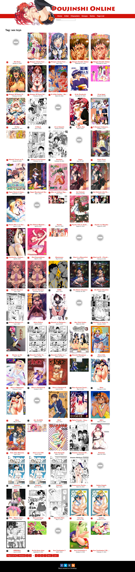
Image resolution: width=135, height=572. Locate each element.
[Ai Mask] (37, 124)
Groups (85, 16)
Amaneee (101, 453)
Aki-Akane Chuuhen (80, 290)
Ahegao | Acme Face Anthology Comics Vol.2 (46, 62)
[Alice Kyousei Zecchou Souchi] (79, 371)
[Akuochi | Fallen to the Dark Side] (58, 353)
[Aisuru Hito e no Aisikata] (15, 222)
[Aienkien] (58, 157)
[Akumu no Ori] (15, 351)
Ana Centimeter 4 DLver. (101, 550)
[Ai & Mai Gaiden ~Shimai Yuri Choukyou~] (58, 91)
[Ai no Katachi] (58, 116)
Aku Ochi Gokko (80, 322)
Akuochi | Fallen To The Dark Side (42, 355)
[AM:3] (100, 418)
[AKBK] (58, 288)
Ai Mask (38, 127)
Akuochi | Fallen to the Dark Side (62, 355)
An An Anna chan (38, 550)
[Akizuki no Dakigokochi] (58, 320)
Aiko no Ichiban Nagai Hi (60, 192)
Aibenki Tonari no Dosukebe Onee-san (22, 159)
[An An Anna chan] (37, 534)
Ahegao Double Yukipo (80, 62)
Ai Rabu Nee (80, 127)
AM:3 (101, 420)
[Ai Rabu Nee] (79, 125)
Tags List (100, 16)
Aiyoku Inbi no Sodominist (81, 225)
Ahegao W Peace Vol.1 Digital (40, 94)
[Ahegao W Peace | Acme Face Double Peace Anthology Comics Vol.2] (15, 92)
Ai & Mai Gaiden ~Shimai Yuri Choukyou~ (65, 94)
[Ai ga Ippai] (100, 81)
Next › (50, 555)
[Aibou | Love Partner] (37, 157)
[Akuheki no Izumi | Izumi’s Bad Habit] (100, 320)
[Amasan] (15, 484)
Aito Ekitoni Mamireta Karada (40, 225)
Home (59, 16)
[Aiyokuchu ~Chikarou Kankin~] (15, 255)
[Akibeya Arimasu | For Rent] (15, 320)
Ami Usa (80, 518)
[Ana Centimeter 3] (58, 540)
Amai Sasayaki (59, 453)
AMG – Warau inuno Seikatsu (19, 518)
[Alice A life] (100, 352)
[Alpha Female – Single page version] (79, 417)
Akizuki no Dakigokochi (59, 322)
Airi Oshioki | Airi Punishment (103, 192)
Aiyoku (59, 225)
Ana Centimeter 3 (59, 550)
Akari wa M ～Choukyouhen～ (103, 257)
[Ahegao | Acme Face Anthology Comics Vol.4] (58, 59)
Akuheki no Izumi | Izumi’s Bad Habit (106, 322)
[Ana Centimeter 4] (79, 548)
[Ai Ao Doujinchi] (79, 91)
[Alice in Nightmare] (15, 385)
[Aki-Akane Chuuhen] (79, 287)
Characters (75, 16)
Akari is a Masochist (80, 257)
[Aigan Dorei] (100, 156)
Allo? (59, 420)
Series (92, 16)
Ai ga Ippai (101, 94)
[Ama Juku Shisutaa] (15, 450)
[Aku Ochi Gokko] (79, 312)
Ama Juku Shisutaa (17, 453)
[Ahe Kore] (15, 51)
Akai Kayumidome (38, 257)
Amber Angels (101, 485)
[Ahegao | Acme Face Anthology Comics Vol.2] (37, 59)
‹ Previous (21, 555)
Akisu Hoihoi (38, 322)
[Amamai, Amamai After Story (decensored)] (79, 450)
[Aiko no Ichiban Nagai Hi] (58, 190)
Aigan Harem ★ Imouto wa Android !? (22, 192)
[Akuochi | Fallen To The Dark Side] (37, 353)
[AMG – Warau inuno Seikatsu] (15, 516)
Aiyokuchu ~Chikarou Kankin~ (20, 257)
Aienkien (59, 159)
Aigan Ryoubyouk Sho (38, 192)
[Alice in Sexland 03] (58, 384)
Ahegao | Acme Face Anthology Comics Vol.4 (67, 62)
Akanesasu (59, 257)
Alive (101, 387)
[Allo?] (58, 417)
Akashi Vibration (17, 290)
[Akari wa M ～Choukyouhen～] (100, 247)
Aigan (80, 159)
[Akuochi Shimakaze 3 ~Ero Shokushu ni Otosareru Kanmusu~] (79, 352)
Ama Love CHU (38, 453)
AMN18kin (17, 550)
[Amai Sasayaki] (58, 450)
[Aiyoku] (58, 203)
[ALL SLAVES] (37, 409)
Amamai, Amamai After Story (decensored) (87, 453)
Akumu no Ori (17, 355)
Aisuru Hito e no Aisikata (17, 225)
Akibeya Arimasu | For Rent (18, 322)
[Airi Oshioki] (79, 189)
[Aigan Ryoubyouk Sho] (37, 189)
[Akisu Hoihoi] (37, 319)
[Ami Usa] (79, 515)
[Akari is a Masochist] (79, 247)
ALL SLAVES (38, 420)
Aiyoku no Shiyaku (101, 225)
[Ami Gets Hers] (58, 516)
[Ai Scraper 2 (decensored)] (100, 124)
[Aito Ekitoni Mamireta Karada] (37, 214)
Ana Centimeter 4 (80, 550)
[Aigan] (79, 149)
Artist (66, 16)
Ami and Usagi (38, 518)
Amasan (17, 485)
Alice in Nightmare (17, 387)
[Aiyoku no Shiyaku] (100, 203)
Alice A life (101, 355)
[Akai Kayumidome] (37, 254)
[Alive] (100, 381)
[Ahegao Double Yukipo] (79, 59)
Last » (56, 555)
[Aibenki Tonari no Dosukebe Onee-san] (15, 138)
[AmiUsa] (100, 515)
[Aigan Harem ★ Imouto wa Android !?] (15, 189)
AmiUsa (101, 518)
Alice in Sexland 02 (38, 387)
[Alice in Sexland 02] (37, 385)
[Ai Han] (15, 124)
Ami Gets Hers (59, 518)
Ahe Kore (17, 62)
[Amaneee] (100, 449)
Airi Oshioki (80, 192)
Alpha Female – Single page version (85, 420)
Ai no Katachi (59, 127)
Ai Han (17, 127)
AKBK (59, 290)
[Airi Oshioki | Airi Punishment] (100, 189)
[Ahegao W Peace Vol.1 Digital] (37, 92)
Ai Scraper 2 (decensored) (102, 127)
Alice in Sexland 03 (59, 387)
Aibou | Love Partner (38, 159)
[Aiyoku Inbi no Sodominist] (79, 222)
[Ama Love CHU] (37, 431)
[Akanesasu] (58, 236)
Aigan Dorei (101, 159)
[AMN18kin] (15, 548)
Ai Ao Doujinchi (80, 94)
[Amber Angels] (100, 475)
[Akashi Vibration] (15, 288)
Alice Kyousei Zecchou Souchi (83, 387)
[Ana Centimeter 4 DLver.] (100, 534)
